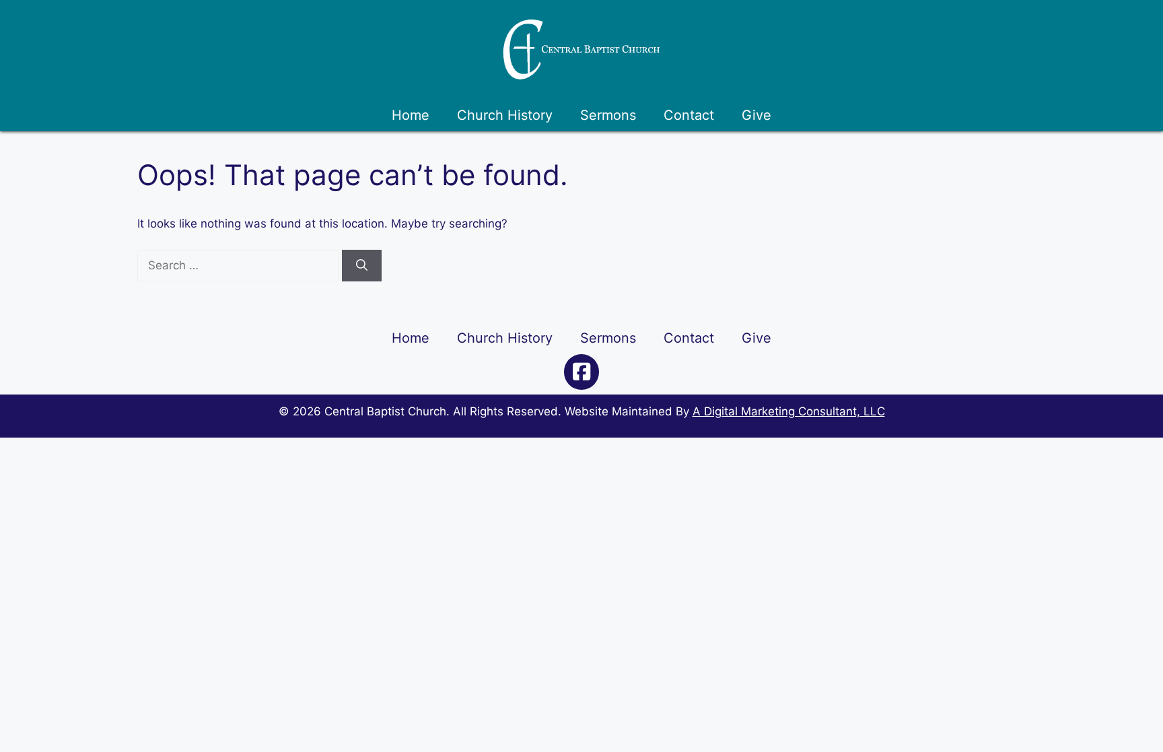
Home (410, 115)
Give (756, 115)
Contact (689, 115)
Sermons (608, 115)
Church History (505, 115)
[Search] (362, 266)
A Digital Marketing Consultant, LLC (789, 411)
